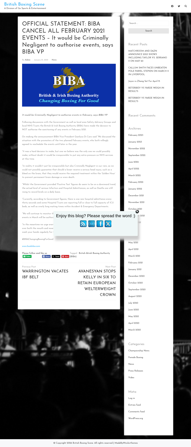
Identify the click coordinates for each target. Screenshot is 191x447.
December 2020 (136, 276)
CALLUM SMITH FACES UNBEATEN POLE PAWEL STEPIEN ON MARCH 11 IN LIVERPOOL (148, 71)
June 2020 (133, 310)
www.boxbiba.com (31, 246)
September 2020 (137, 290)
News (54, 60)
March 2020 (134, 330)
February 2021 (135, 263)
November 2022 (136, 149)
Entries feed (134, 405)
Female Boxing (135, 357)
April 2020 (133, 323)
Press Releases (135, 371)
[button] (186, 6)
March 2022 (134, 175)
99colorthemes (130, 443)
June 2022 (133, 162)
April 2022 (133, 169)
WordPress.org (135, 418)
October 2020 (135, 283)
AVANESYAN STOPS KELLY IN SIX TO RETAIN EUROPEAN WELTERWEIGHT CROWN (97, 283)
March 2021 (134, 256)
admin (27, 60)
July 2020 (133, 303)
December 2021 (136, 196)
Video (131, 378)
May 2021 (133, 243)
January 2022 (135, 189)
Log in (131, 398)
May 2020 (133, 316)
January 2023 (135, 142)
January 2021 (135, 269)
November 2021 (136, 202)
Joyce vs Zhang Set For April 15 (144, 81)
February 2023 (135, 135)
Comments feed (136, 412)
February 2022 (135, 182)
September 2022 (136, 155)
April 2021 (133, 249)
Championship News (138, 351)
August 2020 (135, 296)
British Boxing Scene (24, 4)
